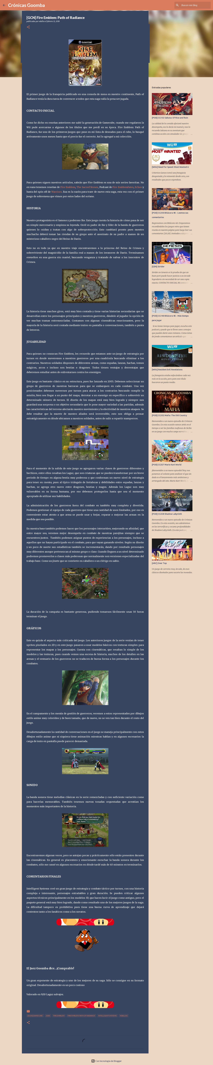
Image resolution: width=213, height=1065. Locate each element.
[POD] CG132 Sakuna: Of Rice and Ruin (170, 118)
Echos (138, 187)
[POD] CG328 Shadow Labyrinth (167, 514)
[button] (28, 27)
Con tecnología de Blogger (108, 1061)
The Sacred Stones (87, 187)
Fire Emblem (67, 187)
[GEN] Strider (158, 266)
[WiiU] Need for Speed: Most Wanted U (170, 167)
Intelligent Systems (107, 1016)
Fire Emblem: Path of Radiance (81, 1016)
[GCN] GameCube (35, 1016)
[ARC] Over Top (159, 563)
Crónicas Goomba (26, 5)
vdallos (123, 1016)
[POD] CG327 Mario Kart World (166, 465)
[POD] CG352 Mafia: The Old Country (169, 415)
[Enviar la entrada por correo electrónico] (28, 1012)
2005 (48, 1016)
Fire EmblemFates (122, 187)
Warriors (56, 191)
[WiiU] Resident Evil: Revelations (167, 369)
